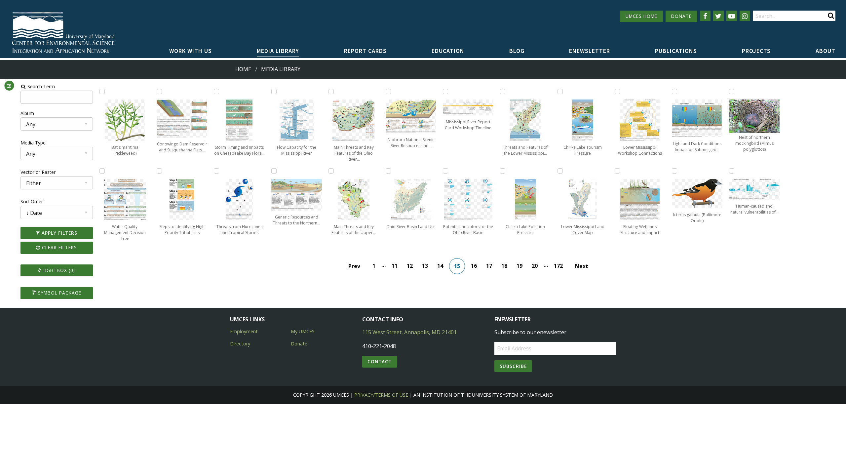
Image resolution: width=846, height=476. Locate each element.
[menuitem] (190, 51)
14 (440, 265)
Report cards (365, 51)
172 (558, 265)
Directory (240, 343)
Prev (354, 266)
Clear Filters (58, 247)
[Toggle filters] (9, 86)
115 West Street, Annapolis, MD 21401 (409, 332)
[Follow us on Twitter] (718, 16)
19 (519, 265)
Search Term (40, 86)
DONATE (681, 16)
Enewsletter (589, 51)
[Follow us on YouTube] (731, 16)
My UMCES (303, 331)
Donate (299, 343)
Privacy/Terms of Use (381, 395)
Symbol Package (58, 293)
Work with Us (190, 51)
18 (504, 265)
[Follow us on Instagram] (745, 16)
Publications (676, 51)
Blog (516, 51)
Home (243, 69)
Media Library (278, 51)
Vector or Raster (38, 172)
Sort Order (31, 201)
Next (581, 266)
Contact (379, 361)
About (825, 51)
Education (448, 51)
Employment (244, 331)
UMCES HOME (641, 16)
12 (410, 265)
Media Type (33, 142)
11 (395, 265)
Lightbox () (58, 270)
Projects (756, 51)
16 (474, 265)
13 (425, 265)
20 (535, 265)
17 (489, 265)
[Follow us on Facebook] (705, 16)
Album (27, 113)
